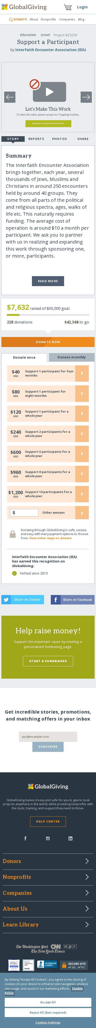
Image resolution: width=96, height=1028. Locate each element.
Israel (45, 35)
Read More (48, 281)
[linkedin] (70, 837)
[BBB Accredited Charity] (48, 965)
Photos (59, 139)
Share (83, 139)
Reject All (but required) (48, 1012)
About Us (15, 909)
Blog (81, 19)
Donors (12, 862)
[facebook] (25, 837)
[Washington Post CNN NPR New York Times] (48, 950)
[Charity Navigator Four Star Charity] (15, 965)
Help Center (48, 821)
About (34, 19)
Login (82, 7)
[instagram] (48, 837)
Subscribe (48, 746)
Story (13, 139)
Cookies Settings (47, 1022)
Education (28, 35)
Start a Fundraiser (48, 661)
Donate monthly (72, 357)
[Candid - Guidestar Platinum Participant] (30, 965)
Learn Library (21, 925)
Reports (36, 139)
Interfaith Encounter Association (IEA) (50, 49)
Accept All (47, 1002)
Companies (67, 19)
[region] (48, 1000)
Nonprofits (48, 19)
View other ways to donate (50, 538)
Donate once (24, 357)
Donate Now (48, 342)
